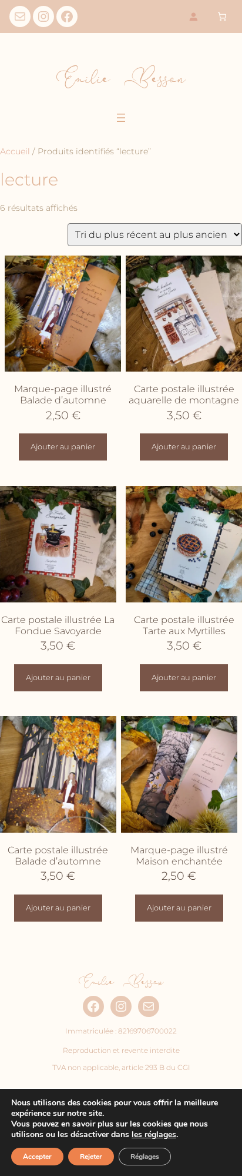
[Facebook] (67, 16)
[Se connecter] (193, 17)
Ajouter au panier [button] (63, 446)
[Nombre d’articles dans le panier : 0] (222, 17)
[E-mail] (20, 16)
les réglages (154, 1134)
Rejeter (91, 1156)
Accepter (37, 1156)
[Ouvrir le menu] (121, 118)
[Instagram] (43, 16)
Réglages (144, 1156)
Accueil (15, 151)
